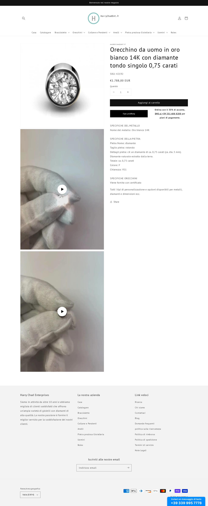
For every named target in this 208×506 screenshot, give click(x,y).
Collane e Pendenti (87, 423)
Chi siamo (140, 407)
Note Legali (140, 450)
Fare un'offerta (129, 113)
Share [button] (116, 201)
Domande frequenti (144, 423)
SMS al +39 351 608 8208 (168, 113)
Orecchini (82, 418)
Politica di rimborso (145, 434)
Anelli (81, 429)
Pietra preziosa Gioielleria (91, 434)
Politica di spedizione (146, 439)
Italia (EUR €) (28, 494)
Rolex (80, 445)
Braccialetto (84, 413)
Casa (80, 402)
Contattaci (140, 413)
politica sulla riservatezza (148, 429)
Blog (137, 418)
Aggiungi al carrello (149, 102)
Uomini (81, 439)
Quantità (114, 86)
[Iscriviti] (128, 467)
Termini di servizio (144, 445)
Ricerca (138, 402)
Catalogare (83, 407)
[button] (23, 18)
